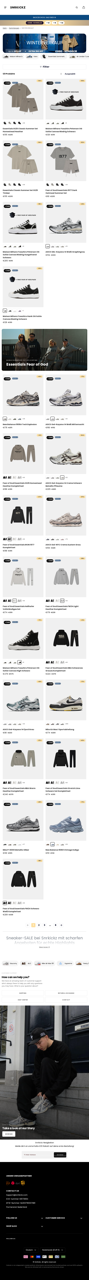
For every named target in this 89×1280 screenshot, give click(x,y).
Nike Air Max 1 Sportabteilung (60, 729)
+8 (66, 123)
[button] (76, 7)
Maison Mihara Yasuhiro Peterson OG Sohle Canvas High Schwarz (21, 669)
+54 (66, 844)
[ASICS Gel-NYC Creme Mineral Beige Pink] (62, 539)
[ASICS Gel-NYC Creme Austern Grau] (66, 515)
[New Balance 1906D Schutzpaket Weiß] (10, 419)
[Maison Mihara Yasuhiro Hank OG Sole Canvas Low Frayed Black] (10, 311)
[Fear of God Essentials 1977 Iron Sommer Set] (15, 123)
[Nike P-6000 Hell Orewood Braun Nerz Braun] (10, 844)
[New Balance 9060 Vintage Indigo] (66, 820)
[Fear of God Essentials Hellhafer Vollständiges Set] (15, 477)
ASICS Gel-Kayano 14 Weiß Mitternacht (65, 424)
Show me (9, 1134)
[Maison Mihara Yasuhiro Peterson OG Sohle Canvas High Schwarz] (62, 123)
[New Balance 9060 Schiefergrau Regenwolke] (62, 844)
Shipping (22, 993)
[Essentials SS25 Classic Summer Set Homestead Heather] (23, 99)
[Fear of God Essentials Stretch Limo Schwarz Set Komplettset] (66, 758)
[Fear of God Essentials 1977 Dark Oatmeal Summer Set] (66, 160)
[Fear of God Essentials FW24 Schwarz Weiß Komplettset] (5, 477)
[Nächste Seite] (61, 925)
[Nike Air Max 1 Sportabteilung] (66, 700)
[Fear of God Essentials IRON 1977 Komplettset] (10, 477)
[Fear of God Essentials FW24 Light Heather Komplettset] (19, 477)
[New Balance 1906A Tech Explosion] (23, 394)
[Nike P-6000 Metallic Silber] (23, 820)
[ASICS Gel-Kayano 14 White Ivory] (57, 246)
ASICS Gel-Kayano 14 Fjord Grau (18, 729)
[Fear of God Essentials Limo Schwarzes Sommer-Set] (19, 123)
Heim (5, 28)
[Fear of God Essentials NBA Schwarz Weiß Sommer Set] (5, 123)
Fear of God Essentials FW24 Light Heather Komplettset (62, 607)
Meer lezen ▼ (44, 947)
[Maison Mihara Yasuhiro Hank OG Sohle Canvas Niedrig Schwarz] (23, 286)
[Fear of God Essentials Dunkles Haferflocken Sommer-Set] (10, 123)
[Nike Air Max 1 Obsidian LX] (62, 724)
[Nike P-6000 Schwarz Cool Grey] (5, 844)
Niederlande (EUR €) (51, 1250)
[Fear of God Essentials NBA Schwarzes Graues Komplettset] (66, 638)
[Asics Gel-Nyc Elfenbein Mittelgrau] (57, 539)
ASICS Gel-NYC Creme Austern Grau (63, 544)
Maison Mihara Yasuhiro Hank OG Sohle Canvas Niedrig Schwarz (22, 317)
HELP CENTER (23, 1000)
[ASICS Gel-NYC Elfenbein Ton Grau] (52, 539)
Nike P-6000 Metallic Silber (16, 850)
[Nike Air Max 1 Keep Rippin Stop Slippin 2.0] (52, 724)
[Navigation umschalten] (5, 7)
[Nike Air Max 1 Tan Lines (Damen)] (48, 724)
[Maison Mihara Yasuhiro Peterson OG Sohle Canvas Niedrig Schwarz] (66, 99)
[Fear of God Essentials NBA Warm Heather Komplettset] (23, 758)
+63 (23, 477)
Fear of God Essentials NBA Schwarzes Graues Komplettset (64, 669)
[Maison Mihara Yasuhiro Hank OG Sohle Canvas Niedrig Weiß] (15, 311)
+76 (66, 539)
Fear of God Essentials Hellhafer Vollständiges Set (18, 607)
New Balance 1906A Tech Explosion (20, 424)
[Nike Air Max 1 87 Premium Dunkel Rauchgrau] (57, 724)
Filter (46, 66)
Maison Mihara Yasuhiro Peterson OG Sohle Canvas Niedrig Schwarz (64, 130)
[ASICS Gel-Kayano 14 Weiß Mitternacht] (52, 246)
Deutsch (29, 1250)
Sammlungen (14, 28)
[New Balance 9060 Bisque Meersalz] (57, 844)
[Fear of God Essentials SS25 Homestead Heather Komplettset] (23, 453)
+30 (23, 123)
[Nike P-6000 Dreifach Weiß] (19, 844)
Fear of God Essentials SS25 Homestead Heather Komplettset (22, 484)
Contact (66, 1000)
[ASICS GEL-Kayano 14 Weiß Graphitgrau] (66, 222)
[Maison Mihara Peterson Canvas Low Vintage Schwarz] (48, 123)
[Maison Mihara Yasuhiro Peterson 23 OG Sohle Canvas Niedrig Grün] (57, 123)
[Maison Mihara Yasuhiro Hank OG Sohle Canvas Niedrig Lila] (19, 311)
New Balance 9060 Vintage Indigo (62, 850)
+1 (23, 311)
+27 (23, 844)
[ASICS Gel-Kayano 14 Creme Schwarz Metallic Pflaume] (62, 246)
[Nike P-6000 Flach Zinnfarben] (15, 844)
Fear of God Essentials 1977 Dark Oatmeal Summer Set (61, 191)
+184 (66, 724)
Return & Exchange (66, 993)
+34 (23, 419)
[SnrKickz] (18, 7)
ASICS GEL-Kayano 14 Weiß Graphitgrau (65, 252)
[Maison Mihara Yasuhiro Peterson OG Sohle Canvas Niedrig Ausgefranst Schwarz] (23, 222)
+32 (66, 246)
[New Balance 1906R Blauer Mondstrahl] (19, 419)
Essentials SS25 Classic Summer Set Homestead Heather (20, 130)
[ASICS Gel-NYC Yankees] (48, 539)
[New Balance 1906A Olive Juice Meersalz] (15, 419)
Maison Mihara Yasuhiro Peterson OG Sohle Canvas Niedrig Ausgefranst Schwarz (21, 255)
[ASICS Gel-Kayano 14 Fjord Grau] (23, 700)
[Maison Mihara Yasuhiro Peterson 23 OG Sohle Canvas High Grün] (52, 123)
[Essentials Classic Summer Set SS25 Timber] (23, 160)
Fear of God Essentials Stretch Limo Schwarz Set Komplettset (63, 789)
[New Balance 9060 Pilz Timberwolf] (48, 844)
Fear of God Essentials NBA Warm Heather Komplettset (19, 789)
